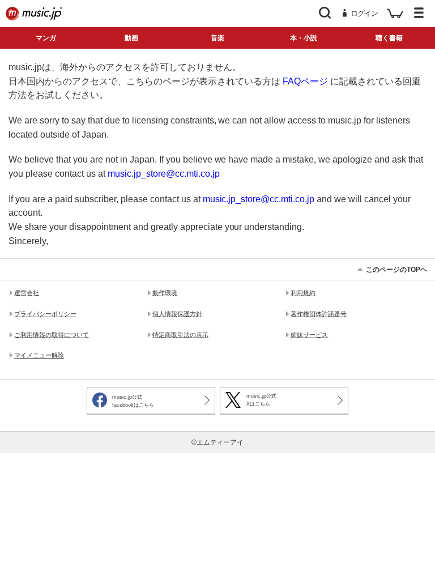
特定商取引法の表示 (180, 334)
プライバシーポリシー (45, 313)
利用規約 (303, 292)
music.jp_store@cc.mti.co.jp (164, 173)
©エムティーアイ (217, 442)
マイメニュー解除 (39, 355)
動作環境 (164, 292)
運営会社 (26, 292)
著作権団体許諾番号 (319, 313)
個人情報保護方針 (177, 313)
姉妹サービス (309, 334)
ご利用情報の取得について (51, 334)
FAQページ (305, 81)
